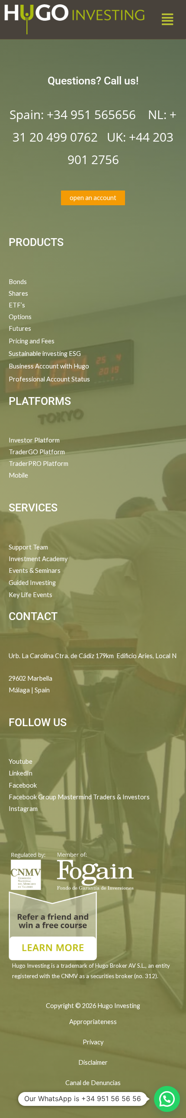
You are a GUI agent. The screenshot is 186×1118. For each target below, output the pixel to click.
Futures (20, 328)
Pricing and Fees (32, 341)
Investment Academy (38, 558)
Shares (18, 293)
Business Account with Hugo (49, 366)
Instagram (23, 808)
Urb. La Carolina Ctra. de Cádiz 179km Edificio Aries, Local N (92, 655)
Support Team (28, 547)
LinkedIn (20, 773)
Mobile (18, 475)
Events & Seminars (35, 570)
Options (20, 316)
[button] (167, 19)
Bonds (18, 281)
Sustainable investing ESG (45, 353)
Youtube (20, 761)
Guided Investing (32, 582)
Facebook (23, 785)
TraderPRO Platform (38, 463)
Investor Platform (34, 440)
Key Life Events (30, 594)
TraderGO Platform (37, 452)
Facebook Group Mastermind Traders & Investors (79, 797)
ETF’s (17, 305)
